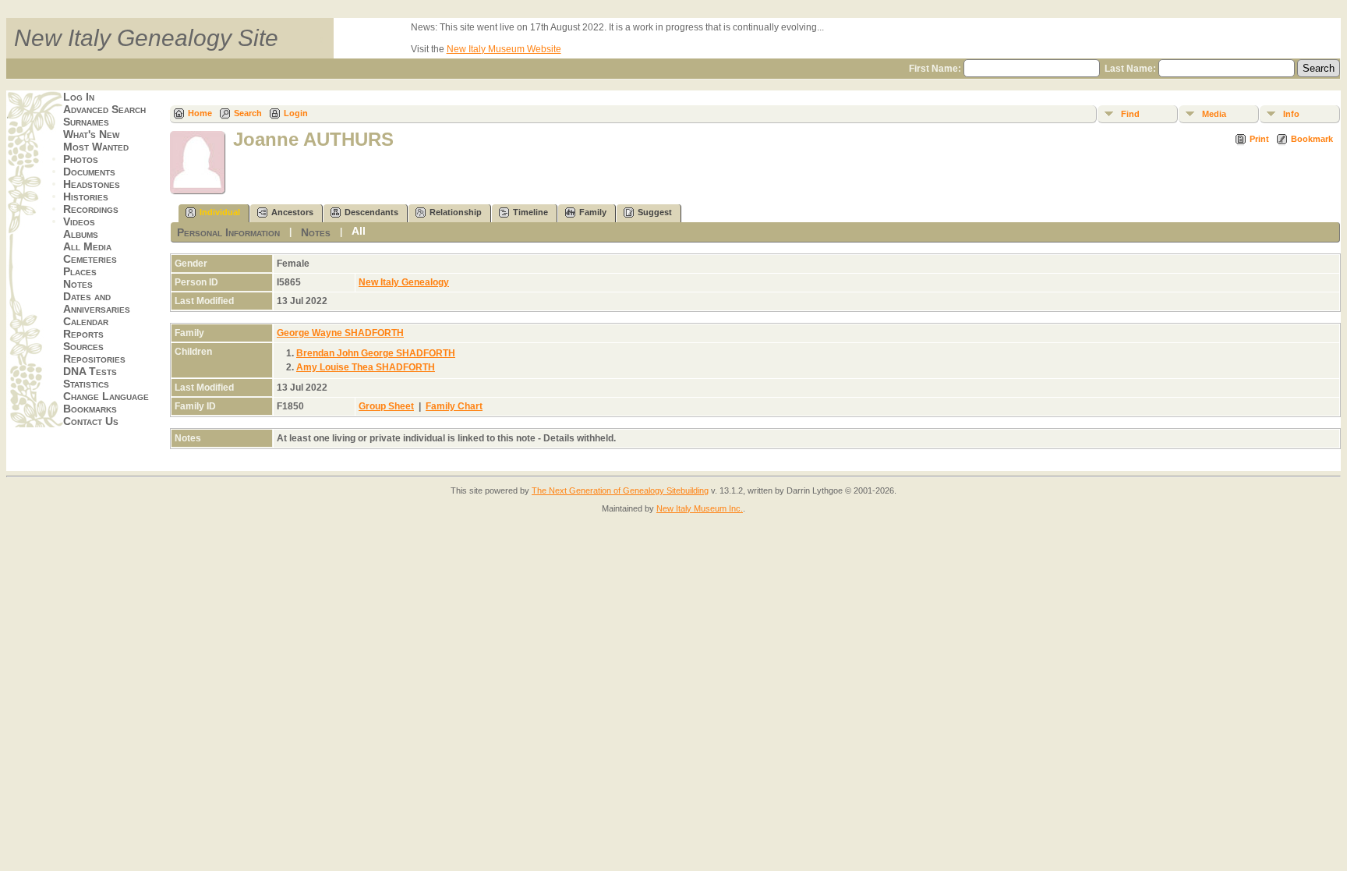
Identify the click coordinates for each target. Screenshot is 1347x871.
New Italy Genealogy (404, 282)
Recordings (90, 209)
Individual (220, 212)
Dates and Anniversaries (96, 302)
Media (1214, 114)
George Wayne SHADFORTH (340, 333)
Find (1130, 114)
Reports (83, 334)
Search (248, 113)
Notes (78, 284)
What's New (91, 134)
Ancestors (292, 212)
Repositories (94, 358)
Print (1259, 138)
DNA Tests (90, 371)
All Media (87, 246)
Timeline (530, 212)
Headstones (91, 184)
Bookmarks (90, 408)
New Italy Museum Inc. (699, 508)
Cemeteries (90, 259)
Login (296, 113)
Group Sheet (386, 406)
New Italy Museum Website (504, 49)
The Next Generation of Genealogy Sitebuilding (620, 490)
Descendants (371, 212)
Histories (85, 196)
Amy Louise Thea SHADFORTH (365, 367)
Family (592, 212)
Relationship (456, 212)
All (359, 231)
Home (200, 113)
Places (80, 271)
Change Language (106, 396)
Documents (89, 171)
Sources (83, 346)
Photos (80, 159)
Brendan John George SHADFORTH (375, 353)
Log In (78, 96)
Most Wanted (96, 146)
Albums (80, 234)
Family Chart (454, 406)
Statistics (86, 383)
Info (1291, 114)
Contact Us (90, 421)
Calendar (85, 321)
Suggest (655, 212)
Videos (79, 221)
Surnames (86, 121)
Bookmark (1312, 138)
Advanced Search (104, 109)
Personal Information (228, 232)
